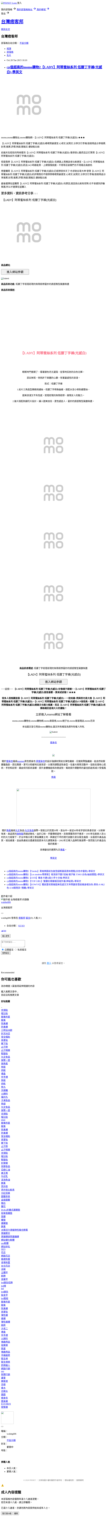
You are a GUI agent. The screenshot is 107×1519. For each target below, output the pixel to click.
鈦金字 (4, 1295)
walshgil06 (6, 902)
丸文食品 (29, 830)
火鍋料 (4, 1094)
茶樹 (3, 1384)
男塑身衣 (40, 761)
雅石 (3, 1203)
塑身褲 (4, 1401)
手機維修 (5, 1355)
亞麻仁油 (5, 1170)
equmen (20, 761)
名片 (9, 55)
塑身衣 (53, 742)
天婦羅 (4, 1090)
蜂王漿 (4, 1173)
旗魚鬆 (20, 834)
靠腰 (3, 1216)
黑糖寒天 (5, 1233)
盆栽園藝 (5, 1200)
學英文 (53, 858)
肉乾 (3, 1083)
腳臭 (3, 1020)
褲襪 (3, 1318)
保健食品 (5, 1166)
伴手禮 (4, 1077)
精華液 (4, 1381)
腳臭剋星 (5, 1017)
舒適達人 (5, 1365)
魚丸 (3, 1087)
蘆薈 (3, 1378)
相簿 (9, 48)
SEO (3, 1249)
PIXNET (33, 1480)
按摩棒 (4, 1345)
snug (3, 1120)
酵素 (3, 1183)
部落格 (10, 52)
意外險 (4, 1186)
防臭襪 (4, 1027)
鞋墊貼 (4, 1053)
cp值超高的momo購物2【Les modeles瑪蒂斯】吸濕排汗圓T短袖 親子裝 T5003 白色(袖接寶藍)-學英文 (55, 874)
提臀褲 (4, 1407)
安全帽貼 (5, 1037)
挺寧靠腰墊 (6, 1213)
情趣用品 (5, 1342)
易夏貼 (4, 1040)
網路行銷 (5, 1368)
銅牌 (3, 1276)
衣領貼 (4, 1010)
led (2, 1288)
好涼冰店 (5, 1033)
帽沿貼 (4, 1013)
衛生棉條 (5, 1362)
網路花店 (5, 1256)
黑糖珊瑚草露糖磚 (10, 1236)
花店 (3, 1252)
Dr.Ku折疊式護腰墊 (10, 1210)
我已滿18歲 (6, 1513)
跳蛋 (3, 1348)
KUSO (21, 926)
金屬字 (4, 1279)
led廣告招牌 (7, 1282)
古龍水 (4, 1391)
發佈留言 (5, 953)
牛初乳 (4, 1176)
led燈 (3, 1286)
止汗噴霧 (5, 1050)
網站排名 (5, 1246)
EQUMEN (6, 1404)
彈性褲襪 (5, 1322)
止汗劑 (4, 1047)
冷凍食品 (5, 1100)
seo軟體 (4, 1243)
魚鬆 (53, 777)
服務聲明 (80, 1480)
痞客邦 (22, 918)
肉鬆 (3, 1070)
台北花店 (5, 1266)
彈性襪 (4, 1315)
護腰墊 (4, 1223)
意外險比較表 (7, 1190)
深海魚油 (5, 1180)
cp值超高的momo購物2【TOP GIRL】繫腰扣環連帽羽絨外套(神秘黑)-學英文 (44, 881)
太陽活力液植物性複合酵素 (14, 1230)
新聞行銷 (5, 1374)
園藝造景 (5, 1196)
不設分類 (24, 43)
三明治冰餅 (6, 1030)
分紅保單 (5, 1193)
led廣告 (4, 1292)
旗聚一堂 (5, 1060)
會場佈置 (5, 1262)
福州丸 (4, 1097)
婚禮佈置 (5, 1259)
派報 (3, 1269)
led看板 (4, 1298)
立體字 (4, 1272)
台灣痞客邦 (12, 21)
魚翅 (3, 1104)
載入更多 (5, 936)
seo (2, 1371)
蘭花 (3, 1206)
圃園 (3, 1394)
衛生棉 (4, 1358)
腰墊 (3, 1220)
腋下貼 (4, 1043)
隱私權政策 (69, 1480)
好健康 (4, 1163)
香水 (3, 1388)
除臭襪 (4, 1023)
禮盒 (62, 850)
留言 (28, 918)
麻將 (3, 1325)
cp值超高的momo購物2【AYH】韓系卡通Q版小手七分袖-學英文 (38, 878)
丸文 (17, 830)
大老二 (4, 1328)
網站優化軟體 (7, 1240)
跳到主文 (5, 29)
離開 (16, 1513)
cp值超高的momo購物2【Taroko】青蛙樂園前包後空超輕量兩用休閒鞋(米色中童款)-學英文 (51, 871)
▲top (3, 930)
